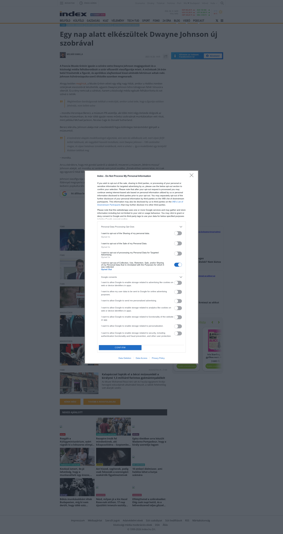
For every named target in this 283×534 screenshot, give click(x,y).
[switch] (178, 233)
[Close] (192, 176)
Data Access (141, 358)
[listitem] (141, 226)
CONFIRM (120, 347)
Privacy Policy (158, 358)
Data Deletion (125, 358)
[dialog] (141, 267)
